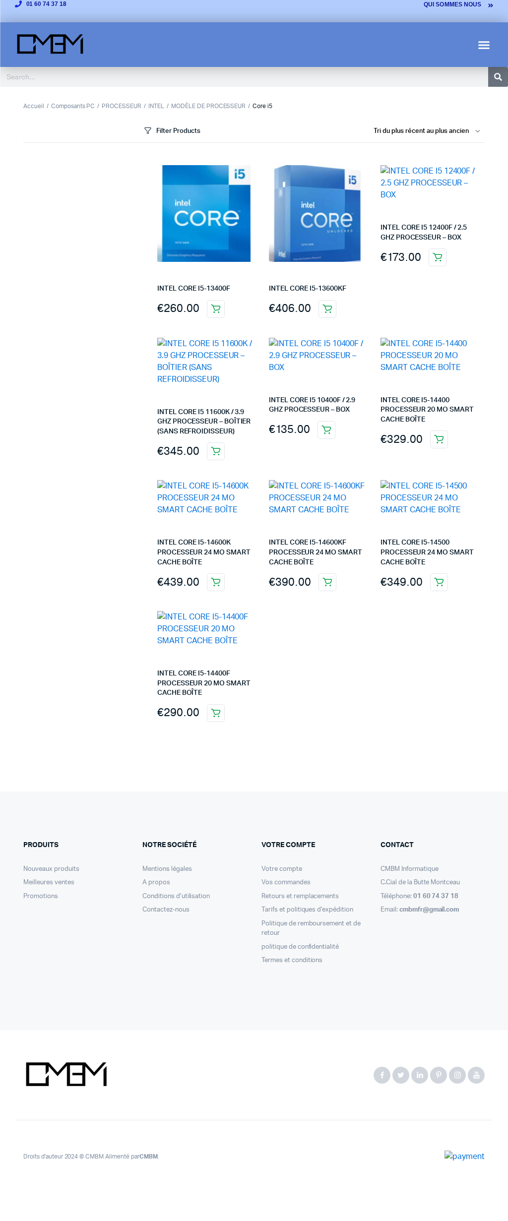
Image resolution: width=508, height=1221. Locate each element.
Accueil (33, 106)
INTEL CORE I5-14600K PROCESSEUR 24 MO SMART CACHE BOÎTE (203, 552)
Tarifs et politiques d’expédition (307, 910)
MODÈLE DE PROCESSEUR (208, 106)
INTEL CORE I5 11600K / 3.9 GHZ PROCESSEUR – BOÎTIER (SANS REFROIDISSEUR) (204, 422)
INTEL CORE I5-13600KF (307, 288)
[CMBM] (65, 1075)
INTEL (156, 106)
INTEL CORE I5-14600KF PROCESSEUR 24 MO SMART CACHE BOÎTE (315, 552)
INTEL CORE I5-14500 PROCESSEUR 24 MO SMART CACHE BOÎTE (427, 552)
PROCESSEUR (121, 106)
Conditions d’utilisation (176, 896)
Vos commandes (286, 882)
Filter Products (178, 131)
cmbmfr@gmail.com (429, 910)
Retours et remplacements (300, 896)
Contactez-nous (166, 910)
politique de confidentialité (300, 947)
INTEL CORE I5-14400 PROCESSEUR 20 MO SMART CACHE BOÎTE (427, 410)
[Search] (498, 77)
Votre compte (281, 869)
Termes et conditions (291, 960)
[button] (484, 44)
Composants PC (73, 106)
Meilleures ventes (48, 882)
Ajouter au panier (216, 309)
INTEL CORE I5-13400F (193, 288)
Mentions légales (167, 869)
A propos (156, 882)
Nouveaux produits (51, 869)
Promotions (40, 896)
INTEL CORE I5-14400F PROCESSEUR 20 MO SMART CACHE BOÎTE (203, 683)
